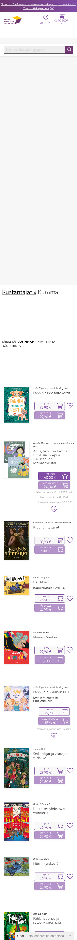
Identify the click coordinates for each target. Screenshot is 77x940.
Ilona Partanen (41, 632)
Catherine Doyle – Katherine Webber (52, 522)
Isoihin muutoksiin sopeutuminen (45, 699)
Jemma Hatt (39, 749)
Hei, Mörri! (41, 582)
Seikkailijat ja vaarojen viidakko (50, 756)
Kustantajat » (19, 292)
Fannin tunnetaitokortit (51, 393)
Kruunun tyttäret (46, 527)
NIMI (41, 342)
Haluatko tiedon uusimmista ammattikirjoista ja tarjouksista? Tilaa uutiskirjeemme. (38, 6)
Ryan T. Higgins (41, 577)
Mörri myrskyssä (45, 864)
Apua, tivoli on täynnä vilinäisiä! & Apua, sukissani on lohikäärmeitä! (50, 457)
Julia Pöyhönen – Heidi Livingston (50, 388)
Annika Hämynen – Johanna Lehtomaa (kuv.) (53, 444)
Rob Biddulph (40, 913)
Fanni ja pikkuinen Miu (51, 692)
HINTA (50, 342)
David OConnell (41, 804)
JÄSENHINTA (12, 346)
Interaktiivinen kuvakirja (49, 587)
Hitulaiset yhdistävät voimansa (49, 811)
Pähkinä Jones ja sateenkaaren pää (47, 920)
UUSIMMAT (25, 342)
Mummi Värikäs (45, 637)
